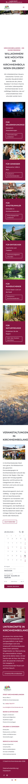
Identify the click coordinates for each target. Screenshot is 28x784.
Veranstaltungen (8, 737)
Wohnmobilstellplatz (9, 749)
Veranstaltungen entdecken (12, 135)
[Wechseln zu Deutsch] (15, 780)
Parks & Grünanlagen (9, 722)
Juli (6, 581)
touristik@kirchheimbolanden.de (13, 707)
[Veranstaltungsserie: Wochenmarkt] (16, 568)
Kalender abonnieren (13, 586)
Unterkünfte (7, 747)
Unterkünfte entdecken (13, 673)
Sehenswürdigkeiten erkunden (13, 255)
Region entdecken (8, 714)
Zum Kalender (9, 522)
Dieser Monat (14, 581)
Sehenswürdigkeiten (9, 717)
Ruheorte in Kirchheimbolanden (13, 297)
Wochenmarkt (8, 570)
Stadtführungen (8, 719)
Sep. (22, 581)
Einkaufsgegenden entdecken (13, 216)
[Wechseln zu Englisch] (12, 780)
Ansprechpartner (8, 744)
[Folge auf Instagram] (7, 775)
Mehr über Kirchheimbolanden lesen (15, 408)
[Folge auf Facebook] (4, 775)
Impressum (7, 771)
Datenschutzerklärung (10, 768)
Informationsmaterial (9, 754)
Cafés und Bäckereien (9, 734)
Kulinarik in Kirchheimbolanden (13, 175)
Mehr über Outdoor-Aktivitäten (13, 339)
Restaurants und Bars (9, 732)
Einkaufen (6, 729)
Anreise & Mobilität (8, 751)
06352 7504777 (9, 703)
